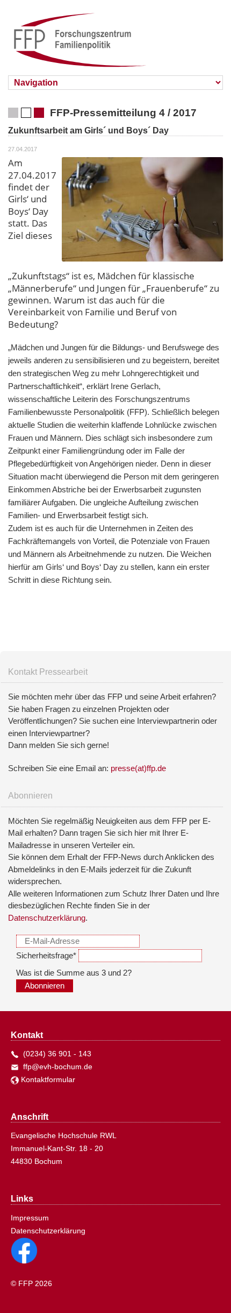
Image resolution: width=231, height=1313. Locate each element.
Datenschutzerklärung (46, 917)
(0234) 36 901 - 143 (55, 1053)
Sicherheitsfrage (46, 955)
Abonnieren (44, 986)
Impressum (30, 1217)
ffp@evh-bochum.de (55, 1066)
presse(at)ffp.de (138, 768)
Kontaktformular (47, 1079)
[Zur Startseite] (73, 35)
